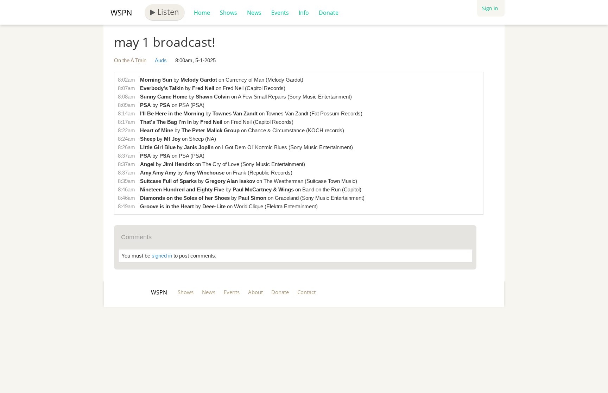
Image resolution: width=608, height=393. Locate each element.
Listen (167, 11)
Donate (328, 13)
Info (304, 13)
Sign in (490, 8)
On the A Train (130, 60)
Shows (228, 13)
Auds (161, 60)
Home (202, 13)
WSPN (121, 12)
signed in (162, 256)
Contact (306, 292)
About (255, 292)
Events (280, 13)
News (254, 13)
